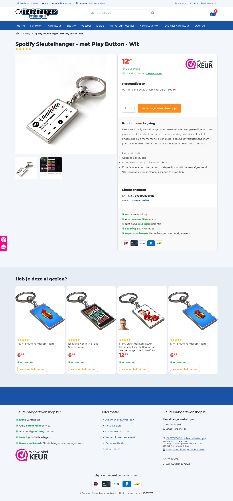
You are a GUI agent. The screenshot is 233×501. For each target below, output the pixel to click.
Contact (194, 3)
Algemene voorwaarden (119, 419)
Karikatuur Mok (149, 25)
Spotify (71, 25)
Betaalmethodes (115, 443)
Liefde (100, 25)
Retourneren (181, 3)
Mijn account (209, 3)
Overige (200, 25)
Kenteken (36, 25)
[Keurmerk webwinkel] (31, 455)
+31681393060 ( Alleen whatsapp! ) (186, 438)
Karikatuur (54, 25)
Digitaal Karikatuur (177, 25)
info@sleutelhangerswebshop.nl (185, 449)
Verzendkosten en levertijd (121, 437)
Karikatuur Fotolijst (121, 25)
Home (21, 25)
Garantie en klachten (118, 431)
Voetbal (86, 25)
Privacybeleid (113, 425)
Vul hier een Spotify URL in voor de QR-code (148, 89)
